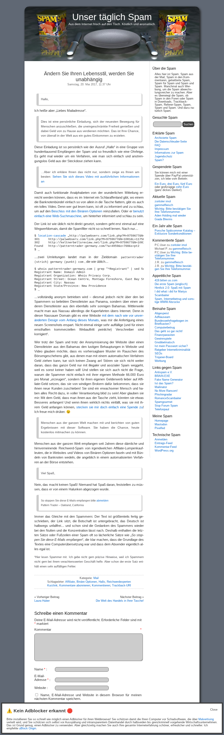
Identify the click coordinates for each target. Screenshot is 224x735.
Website (40, 688)
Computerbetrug (165, 327)
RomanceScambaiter (168, 398)
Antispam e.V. (164, 372)
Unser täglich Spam (112, 17)
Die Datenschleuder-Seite (171, 141)
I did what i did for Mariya (171, 291)
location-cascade (52, 235)
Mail (96, 578)
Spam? (159, 160)
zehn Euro (182, 187)
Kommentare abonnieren (74, 585)
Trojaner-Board (164, 357)
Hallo (102, 581)
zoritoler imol (163, 201)
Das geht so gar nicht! (169, 331)
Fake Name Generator (169, 379)
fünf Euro (186, 183)
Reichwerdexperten (119, 581)
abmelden (102, 500)
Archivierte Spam (166, 137)
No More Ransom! (166, 390)
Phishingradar (163, 394)
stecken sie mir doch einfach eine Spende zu (109, 407)
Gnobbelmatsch (165, 342)
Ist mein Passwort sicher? (171, 346)
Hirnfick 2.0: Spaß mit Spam (173, 287)
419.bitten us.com (166, 280)
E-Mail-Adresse (41, 678)
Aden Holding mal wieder (170, 215)
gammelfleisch (164, 205)
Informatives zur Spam (169, 152)
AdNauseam (162, 317)
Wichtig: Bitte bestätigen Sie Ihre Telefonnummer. (173, 210)
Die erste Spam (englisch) (171, 284)
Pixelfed (160, 428)
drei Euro (173, 183)
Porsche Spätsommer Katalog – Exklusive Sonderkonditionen (175, 232)
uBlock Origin (27, 728)
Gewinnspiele (163, 338)
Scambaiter (162, 295)
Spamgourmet (163, 402)
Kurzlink (52, 585)
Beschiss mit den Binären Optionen (76, 211)
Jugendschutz (163, 156)
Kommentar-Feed (166, 446)
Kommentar (88, 629)
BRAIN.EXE (162, 376)
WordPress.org (164, 450)
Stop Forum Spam (166, 405)
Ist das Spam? (164, 383)
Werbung (160, 360)
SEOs (158, 353)
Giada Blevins (163, 219)
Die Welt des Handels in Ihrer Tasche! (120, 600)
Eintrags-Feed (163, 443)
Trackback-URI (121, 585)
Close (213, 709)
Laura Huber (42, 600)
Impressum (162, 149)
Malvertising (206, 719)
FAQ (157, 145)
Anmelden (161, 439)
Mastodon (161, 424)
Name (39, 669)
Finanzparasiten (165, 335)
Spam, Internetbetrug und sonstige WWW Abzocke (175, 300)
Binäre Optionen (87, 581)
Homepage (161, 420)
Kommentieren (101, 585)
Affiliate (70, 581)
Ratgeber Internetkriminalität (172, 349)
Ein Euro (160, 183)
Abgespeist (162, 313)
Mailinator (161, 387)
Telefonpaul (162, 409)
